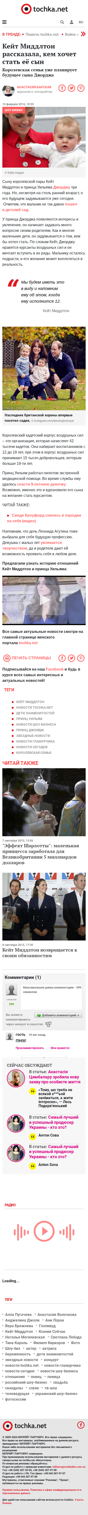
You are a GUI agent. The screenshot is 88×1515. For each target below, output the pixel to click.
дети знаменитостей (35, 713)
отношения (15, 1376)
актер (31, 1348)
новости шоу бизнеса (59, 1371)
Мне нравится (60, 1048)
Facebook (55, 669)
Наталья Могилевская (25, 1337)
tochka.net (28, 643)
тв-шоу (51, 1388)
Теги (9, 1300)
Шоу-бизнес (14, 110)
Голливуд (47, 1326)
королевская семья (33, 753)
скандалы (14, 1388)
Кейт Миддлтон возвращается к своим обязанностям (39, 953)
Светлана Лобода (66, 1337)
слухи (34, 1388)
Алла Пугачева (18, 1314)
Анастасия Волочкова (57, 1314)
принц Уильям (29, 719)
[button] (71, 22)
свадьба (60, 1382)
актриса (49, 1348)
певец (36, 1376)
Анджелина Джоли (22, 1320)
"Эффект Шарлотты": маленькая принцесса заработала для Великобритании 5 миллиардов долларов (40, 854)
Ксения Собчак (52, 1331)
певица (53, 1376)
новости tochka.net (34, 707)
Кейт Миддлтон (30, 702)
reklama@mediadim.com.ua (68, 1466)
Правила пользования (15, 1489)
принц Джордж (30, 730)
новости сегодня (31, 747)
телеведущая (17, 1393)
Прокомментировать (30, 1048)
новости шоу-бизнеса (36, 724)
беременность (18, 1354)
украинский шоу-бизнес (56, 1393)
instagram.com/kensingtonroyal (54, 420)
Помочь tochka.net (42, 34)
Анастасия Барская (34, 87)
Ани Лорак (54, 1320)
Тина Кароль (16, 1343)
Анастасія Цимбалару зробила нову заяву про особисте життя (54, 1076)
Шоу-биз (12, 1348)
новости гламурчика (35, 741)
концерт (51, 1360)
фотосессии (15, 1399)
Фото (75, 1343)
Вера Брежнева (19, 1326)
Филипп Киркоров (49, 1343)
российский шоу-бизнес (26, 1382)
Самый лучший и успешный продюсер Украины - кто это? (53, 1122)
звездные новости (33, 736)
